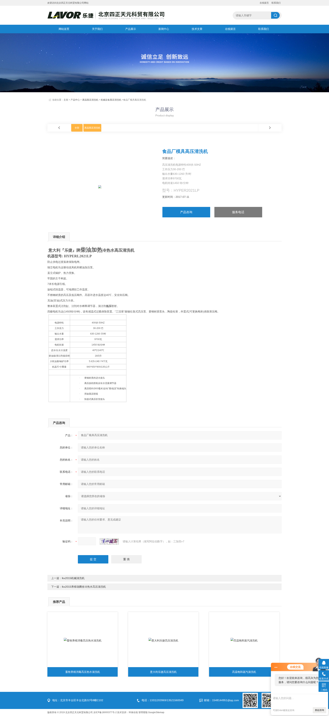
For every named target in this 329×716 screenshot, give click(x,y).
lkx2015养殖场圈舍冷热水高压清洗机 (84, 586)
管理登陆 (143, 712)
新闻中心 (163, 28)
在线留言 (264, 3)
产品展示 (130, 28)
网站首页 (64, 28)
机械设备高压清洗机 (111, 100)
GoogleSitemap (156, 712)
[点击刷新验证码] (109, 541)
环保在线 (133, 712)
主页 (66, 100)
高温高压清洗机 (90, 100)
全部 (77, 127)
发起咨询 (319, 710)
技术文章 (197, 28)
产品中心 (75, 100)
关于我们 (97, 28)
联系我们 (276, 3)
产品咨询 (186, 212)
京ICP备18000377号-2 (105, 712)
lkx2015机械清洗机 (73, 578)
